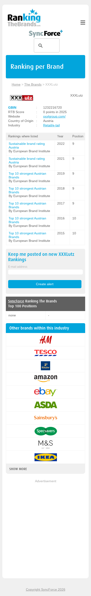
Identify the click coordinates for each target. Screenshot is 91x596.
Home (16, 84)
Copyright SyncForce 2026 (45, 589)
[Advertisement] (45, 529)
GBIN (12, 107)
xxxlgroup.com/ (54, 116)
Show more (18, 469)
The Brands (33, 84)
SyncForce (16, 301)
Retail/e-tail (51, 125)
